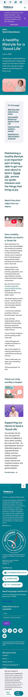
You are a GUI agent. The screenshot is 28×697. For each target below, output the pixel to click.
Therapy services (8, 662)
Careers (5, 668)
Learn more (14, 24)
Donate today (11, 472)
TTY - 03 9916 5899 (12, 585)
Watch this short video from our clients (13, 112)
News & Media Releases (11, 32)
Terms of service (20, 643)
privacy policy (8, 689)
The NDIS (6, 656)
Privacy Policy (9, 643)
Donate (5, 564)
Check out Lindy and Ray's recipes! (13, 129)
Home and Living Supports (11, 665)
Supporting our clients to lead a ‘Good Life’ (13, 137)
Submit (6, 623)
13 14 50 (14, 596)
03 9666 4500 (10, 579)
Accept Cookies (18, 693)
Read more (6, 526)
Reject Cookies (8, 693)
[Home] (8, 7)
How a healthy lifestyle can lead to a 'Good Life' (13, 120)
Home (4, 29)
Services (5, 659)
